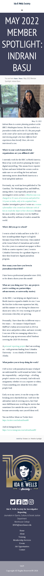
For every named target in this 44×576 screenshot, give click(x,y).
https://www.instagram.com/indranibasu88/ (19, 430)
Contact (22, 550)
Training (22, 537)
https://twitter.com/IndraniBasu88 (15, 420)
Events (22, 543)
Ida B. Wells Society (22, 3)
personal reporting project (14, 346)
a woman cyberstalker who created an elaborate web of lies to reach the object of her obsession (21, 207)
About (22, 534)
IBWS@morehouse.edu (22, 525)
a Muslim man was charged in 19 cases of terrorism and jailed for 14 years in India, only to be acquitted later (21, 198)
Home (22, 531)
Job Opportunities (22, 546)
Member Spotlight (36, 438)
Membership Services (22, 540)
